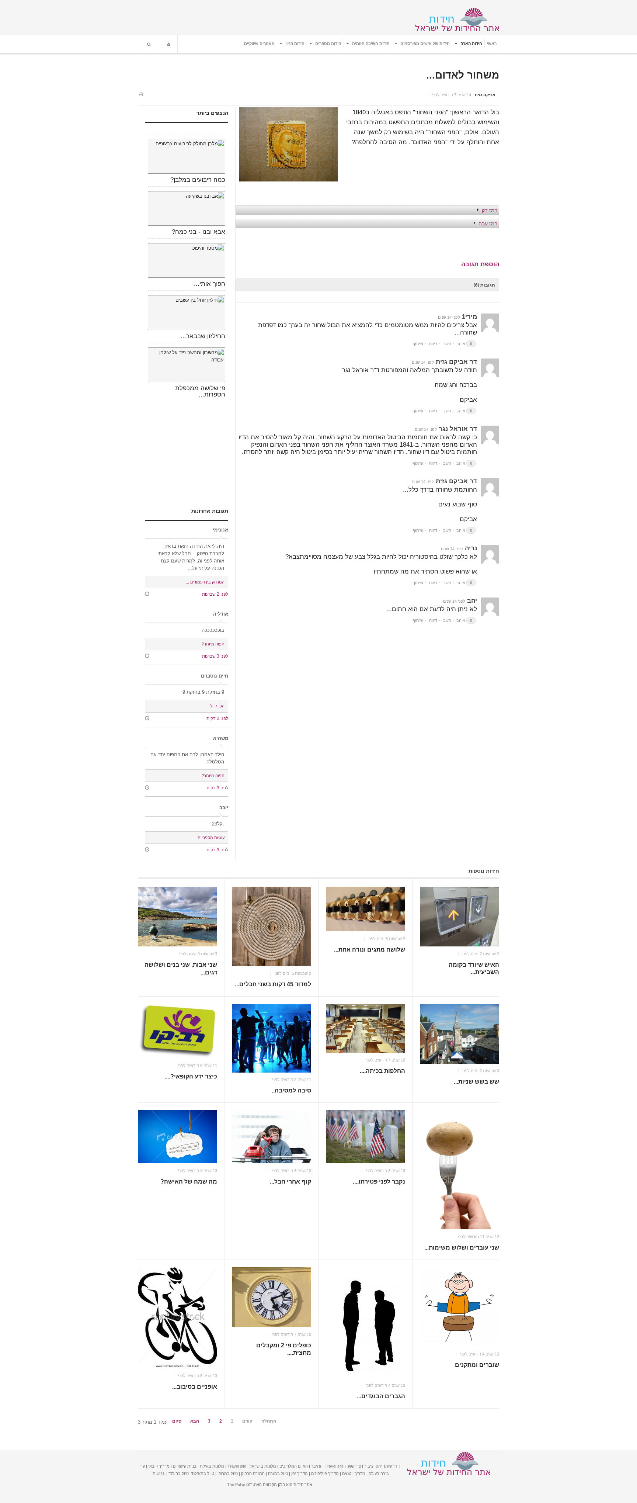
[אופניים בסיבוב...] (177, 1317)
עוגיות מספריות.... (208, 837)
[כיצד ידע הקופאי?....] (177, 1031)
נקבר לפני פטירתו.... (379, 1181)
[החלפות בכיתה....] (365, 1028)
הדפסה (140, 94)
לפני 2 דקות (217, 718)
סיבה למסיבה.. (291, 1091)
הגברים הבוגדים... (381, 1396)
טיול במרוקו (227, 1473)
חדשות (391, 1466)
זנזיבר (316, 1466)
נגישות (158, 1473)
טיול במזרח (278, 1473)
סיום (176, 1421)
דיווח (433, 344)
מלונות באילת (212, 1466)
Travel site (334, 1466)
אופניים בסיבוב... (194, 1386)
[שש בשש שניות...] (459, 1033)
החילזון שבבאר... (203, 336)
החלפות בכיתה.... (382, 1071)
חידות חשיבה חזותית (370, 43)
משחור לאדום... (462, 75)
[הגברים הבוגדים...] (365, 1322)
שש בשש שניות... (476, 1082)
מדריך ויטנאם (353, 1473)
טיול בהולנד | (177, 1473)
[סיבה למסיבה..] (271, 1038)
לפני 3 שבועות (215, 656)
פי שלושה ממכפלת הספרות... (200, 391)
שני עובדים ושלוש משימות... (461, 1247)
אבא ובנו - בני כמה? (198, 231)
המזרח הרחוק (253, 1473)
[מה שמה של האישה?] (177, 1136)
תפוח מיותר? (213, 644)
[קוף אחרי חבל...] (271, 1136)
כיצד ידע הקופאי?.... (190, 1077)
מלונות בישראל (263, 1466)
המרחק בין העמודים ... (205, 582)
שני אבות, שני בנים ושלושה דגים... (181, 969)
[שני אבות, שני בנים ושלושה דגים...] (177, 916)
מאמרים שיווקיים (259, 43)
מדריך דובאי (159, 1466)
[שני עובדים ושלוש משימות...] (459, 1169)
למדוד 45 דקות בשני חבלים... (273, 984)
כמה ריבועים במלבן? (197, 179)
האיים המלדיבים (293, 1466)
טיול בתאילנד (202, 1473)
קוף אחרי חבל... (290, 1181)
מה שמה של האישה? (188, 1181)
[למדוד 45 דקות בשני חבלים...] (271, 926)
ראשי (492, 43)
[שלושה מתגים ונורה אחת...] (365, 909)
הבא (194, 1421)
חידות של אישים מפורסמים (424, 43)
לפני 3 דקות (217, 787)
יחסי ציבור (373, 1466)
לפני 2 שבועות (215, 594)
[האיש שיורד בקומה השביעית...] (459, 916)
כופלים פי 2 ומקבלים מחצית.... (283, 1349)
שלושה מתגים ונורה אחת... (369, 949)
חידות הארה (470, 43)
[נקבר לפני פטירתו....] (365, 1136)
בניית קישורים (184, 1466)
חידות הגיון (294, 43)
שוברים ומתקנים (477, 1365)
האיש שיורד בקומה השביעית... (474, 969)
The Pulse (236, 1484)
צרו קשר (354, 1466)
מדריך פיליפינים (325, 1473)
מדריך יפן (299, 1473)
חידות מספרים (327, 43)
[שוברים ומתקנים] (459, 1307)
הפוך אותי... (209, 283)
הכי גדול (217, 706)
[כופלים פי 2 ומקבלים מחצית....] (271, 1297)
